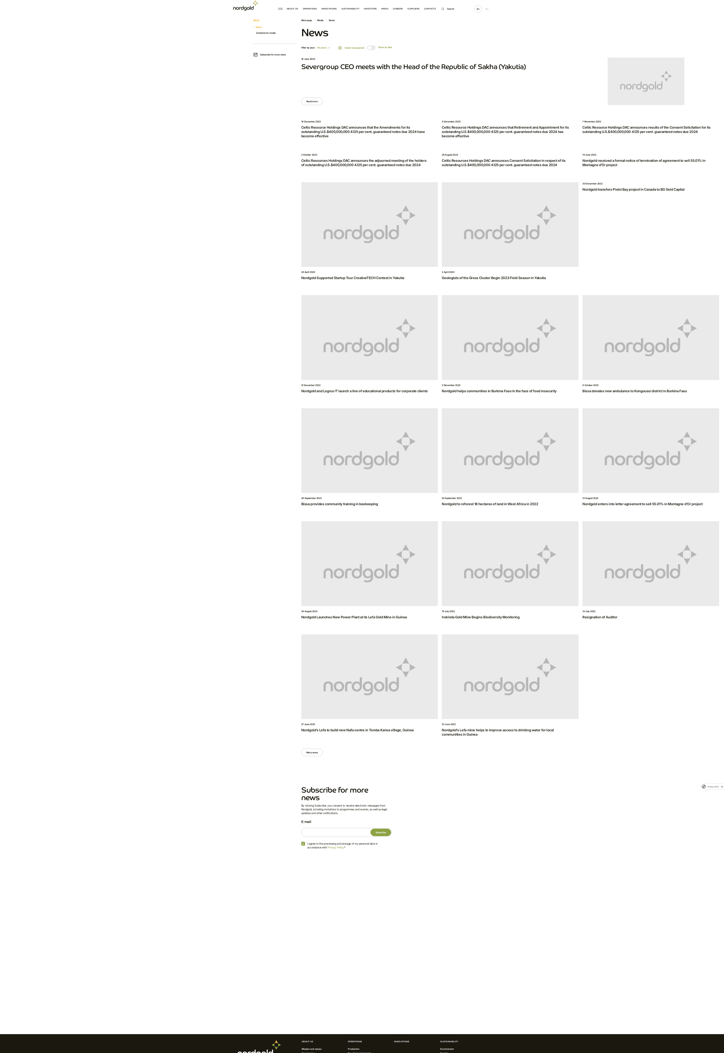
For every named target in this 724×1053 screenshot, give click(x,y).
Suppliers (413, 9)
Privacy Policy (335, 847)
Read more (312, 101)
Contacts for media (266, 32)
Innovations (329, 9)
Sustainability (350, 9)
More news (312, 752)
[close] (722, 786)
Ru (487, 9)
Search (450, 9)
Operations (310, 9)
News (259, 27)
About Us (292, 9)
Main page (306, 20)
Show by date (385, 47)
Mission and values (311, 1049)
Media (384, 9)
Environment (447, 1049)
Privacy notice (713, 787)
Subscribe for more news (273, 54)
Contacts (430, 9)
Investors (370, 9)
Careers (398, 9)
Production (353, 1049)
